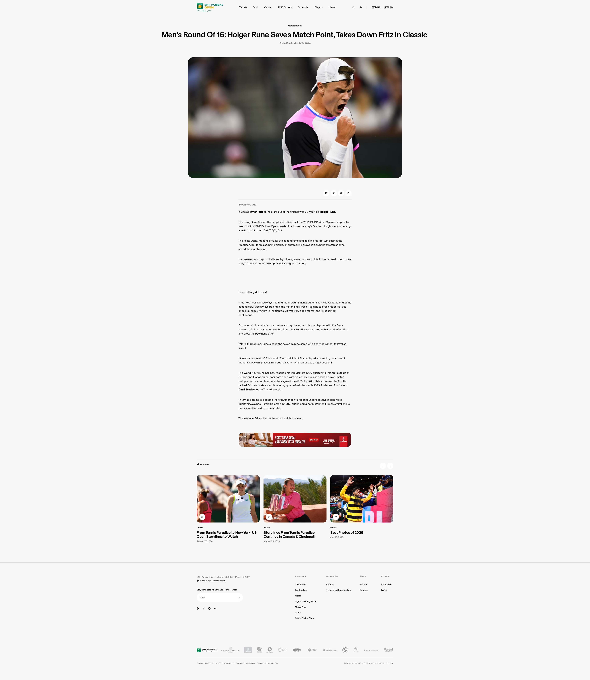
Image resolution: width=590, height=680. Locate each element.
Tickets (243, 7)
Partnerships (332, 576)
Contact (385, 576)
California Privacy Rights (268, 663)
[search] (353, 7)
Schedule (303, 7)
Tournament (301, 576)
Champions (300, 584)
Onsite (267, 7)
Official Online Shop (304, 618)
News (332, 7)
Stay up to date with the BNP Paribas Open (217, 589)
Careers (364, 590)
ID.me (298, 612)
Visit (255, 7)
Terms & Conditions (205, 663)
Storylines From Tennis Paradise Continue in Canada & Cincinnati (289, 534)
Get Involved (301, 590)
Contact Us (386, 584)
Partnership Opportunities (338, 590)
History (363, 584)
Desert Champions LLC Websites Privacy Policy (235, 663)
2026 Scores (285, 7)
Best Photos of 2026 (346, 532)
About (363, 576)
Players (319, 7)
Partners (330, 584)
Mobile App (300, 607)
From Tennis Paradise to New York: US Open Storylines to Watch (227, 534)
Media (298, 595)
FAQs (384, 590)
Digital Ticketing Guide (306, 601)
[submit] (239, 598)
